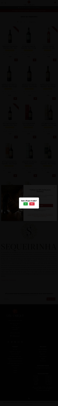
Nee (32, 203)
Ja (25, 203)
